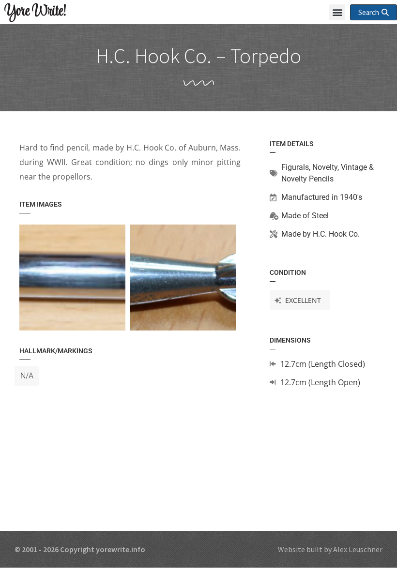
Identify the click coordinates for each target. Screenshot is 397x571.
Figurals (295, 167)
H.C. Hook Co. (336, 234)
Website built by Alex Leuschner (330, 549)
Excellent (303, 300)
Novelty (324, 167)
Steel (320, 215)
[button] (337, 12)
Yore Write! (35, 12)
